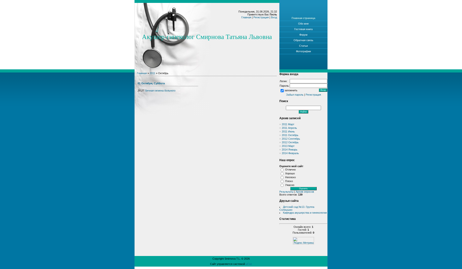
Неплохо (290, 177)
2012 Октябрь (290, 142)
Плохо (289, 181)
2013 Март (288, 145)
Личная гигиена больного (160, 90)
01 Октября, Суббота (151, 83)
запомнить (290, 90)
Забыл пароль (294, 94)
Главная (246, 17)
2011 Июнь (288, 131)
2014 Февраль (290, 153)
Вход (274, 17)
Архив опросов (305, 191)
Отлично (290, 169)
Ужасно (289, 185)
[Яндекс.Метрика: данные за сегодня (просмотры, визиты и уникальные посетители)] (303, 240)
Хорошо (290, 173)
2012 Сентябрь (291, 138)
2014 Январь (289, 149)
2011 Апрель (289, 127)
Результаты (286, 191)
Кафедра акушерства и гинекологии (305, 212)
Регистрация (261, 17)
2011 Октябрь (290, 135)
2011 (152, 73)
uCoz (249, 263)
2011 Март (288, 124)
